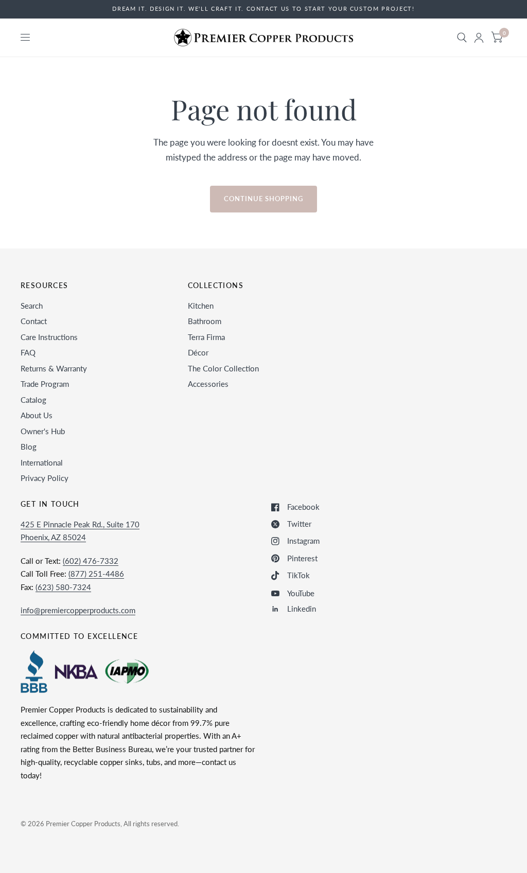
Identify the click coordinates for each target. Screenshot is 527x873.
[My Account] (478, 38)
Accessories (208, 383)
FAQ (28, 352)
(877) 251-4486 (96, 573)
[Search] (461, 38)
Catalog (33, 399)
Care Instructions (49, 337)
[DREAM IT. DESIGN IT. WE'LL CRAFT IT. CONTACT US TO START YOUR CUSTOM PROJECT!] (263, 9)
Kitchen (201, 305)
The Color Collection (223, 368)
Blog (29, 446)
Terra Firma (206, 337)
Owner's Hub (43, 431)
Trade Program (45, 383)
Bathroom (204, 321)
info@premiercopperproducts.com (78, 610)
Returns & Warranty (54, 368)
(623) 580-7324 (63, 587)
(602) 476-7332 (90, 560)
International (42, 462)
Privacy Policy (44, 478)
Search (32, 305)
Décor (198, 352)
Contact (34, 321)
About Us (36, 415)
